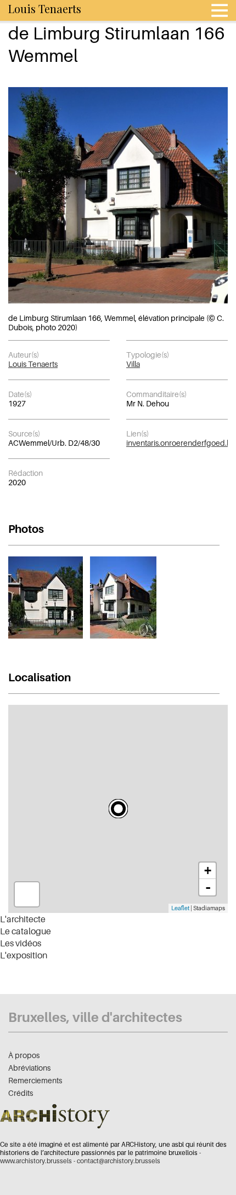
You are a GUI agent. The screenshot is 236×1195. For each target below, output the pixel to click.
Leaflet (180, 908)
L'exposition (23, 955)
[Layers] (27, 894)
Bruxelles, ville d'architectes (95, 1017)
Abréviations (29, 1067)
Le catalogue (25, 931)
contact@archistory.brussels (118, 1161)
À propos (24, 1055)
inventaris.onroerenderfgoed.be (181, 442)
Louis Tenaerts (33, 364)
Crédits (20, 1093)
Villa (133, 364)
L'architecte (23, 919)
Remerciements (35, 1080)
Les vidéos (20, 943)
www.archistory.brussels (36, 1161)
